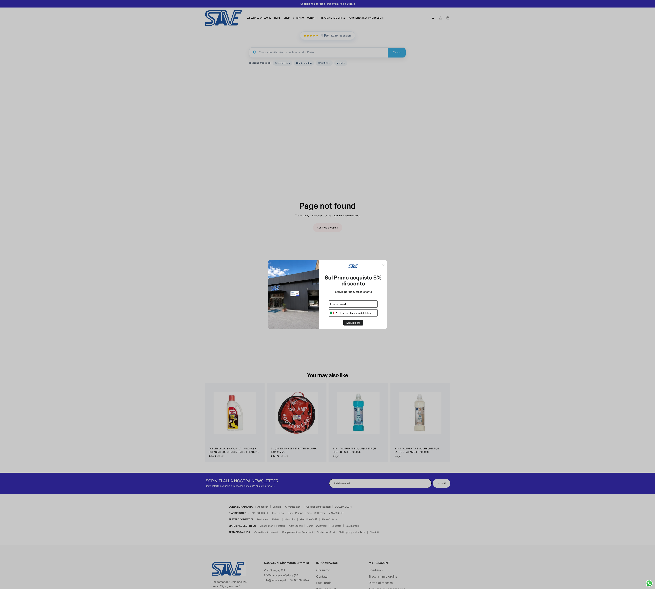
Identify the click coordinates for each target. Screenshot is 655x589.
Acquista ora (353, 322)
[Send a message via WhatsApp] (649, 583)
